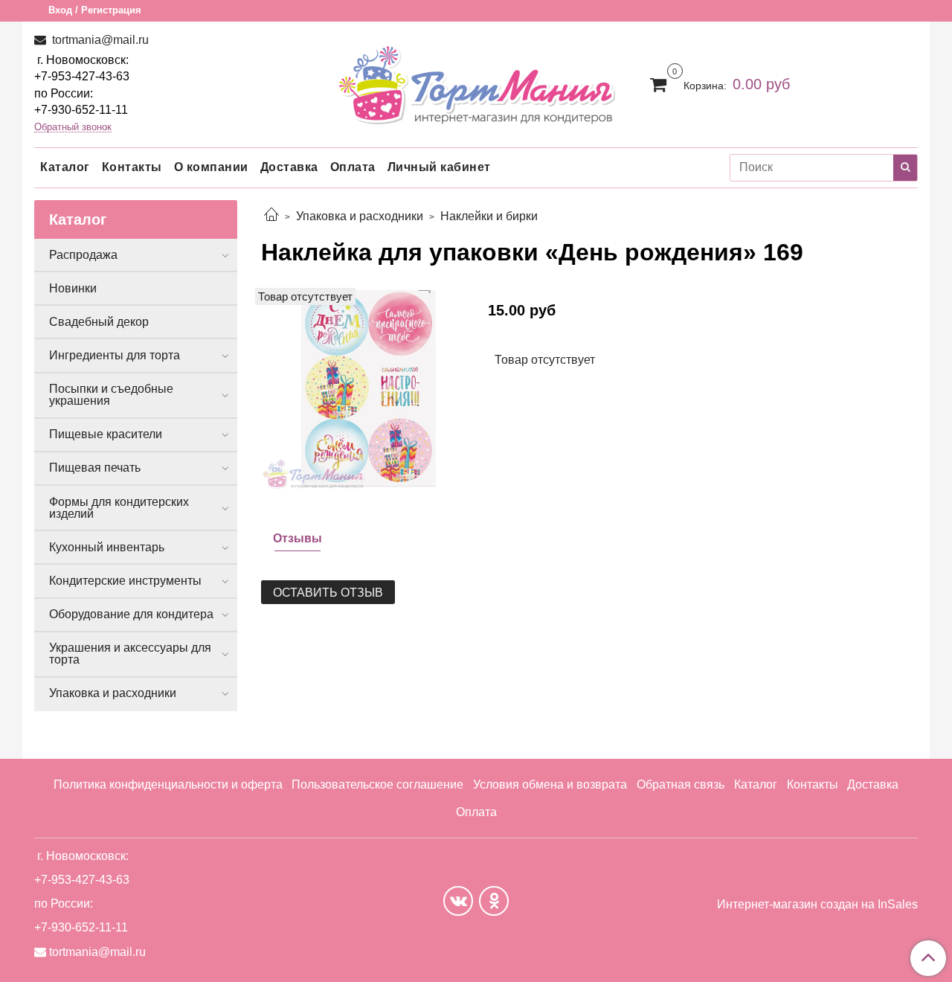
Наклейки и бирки (489, 216)
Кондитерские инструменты (125, 580)
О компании (211, 167)
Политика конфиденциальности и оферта (168, 784)
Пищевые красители (105, 434)
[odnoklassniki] (494, 901)
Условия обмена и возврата (550, 784)
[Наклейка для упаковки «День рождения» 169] (362, 388)
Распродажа (83, 254)
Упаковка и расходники (359, 216)
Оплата (353, 167)
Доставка (289, 167)
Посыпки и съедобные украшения (111, 394)
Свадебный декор (99, 321)
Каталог (65, 167)
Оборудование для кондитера (131, 614)
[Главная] (271, 216)
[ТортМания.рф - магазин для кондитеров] (476, 80)
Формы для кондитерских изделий (119, 507)
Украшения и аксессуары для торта (130, 653)
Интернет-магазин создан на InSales (817, 905)
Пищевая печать (95, 467)
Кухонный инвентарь (106, 547)
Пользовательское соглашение (377, 784)
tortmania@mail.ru (99, 39)
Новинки (73, 288)
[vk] (458, 901)
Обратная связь (680, 784)
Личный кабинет (439, 167)
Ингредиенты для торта (114, 355)
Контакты (132, 167)
